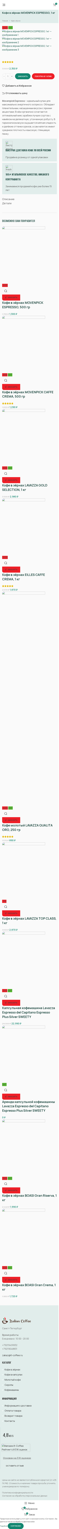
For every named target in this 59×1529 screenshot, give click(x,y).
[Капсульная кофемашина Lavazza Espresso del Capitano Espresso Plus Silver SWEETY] (29, 960)
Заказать (23, 76)
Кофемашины (12, 1389)
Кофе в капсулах (13, 1374)
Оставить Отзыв (15, 1465)
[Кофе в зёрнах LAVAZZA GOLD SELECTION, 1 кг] (29, 437)
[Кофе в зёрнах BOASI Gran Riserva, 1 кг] (29, 1148)
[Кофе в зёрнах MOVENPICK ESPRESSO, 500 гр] (29, 255)
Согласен (16, 1526)
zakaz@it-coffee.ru (12, 1355)
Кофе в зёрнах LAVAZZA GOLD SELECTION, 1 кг (24, 487)
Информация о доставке (18, 1405)
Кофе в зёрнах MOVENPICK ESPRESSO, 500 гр (22, 305)
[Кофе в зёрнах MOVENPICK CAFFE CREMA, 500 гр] (29, 344)
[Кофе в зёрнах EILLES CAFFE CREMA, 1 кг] (29, 527)
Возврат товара (13, 1415)
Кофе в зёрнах (15, 21)
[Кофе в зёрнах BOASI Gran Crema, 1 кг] (29, 1237)
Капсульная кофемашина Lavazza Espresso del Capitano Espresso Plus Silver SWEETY (28, 1012)
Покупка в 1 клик (43, 76)
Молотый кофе (13, 1379)
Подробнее (4, 1526)
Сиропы (9, 1384)
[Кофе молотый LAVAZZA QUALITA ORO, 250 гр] (29, 699)
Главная (5, 21)
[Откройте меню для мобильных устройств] (4, 5)
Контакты (10, 1421)
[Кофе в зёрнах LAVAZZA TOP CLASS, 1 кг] (29, 871)
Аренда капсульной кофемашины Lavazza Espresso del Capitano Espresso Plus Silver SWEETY (28, 1106)
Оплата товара (13, 1410)
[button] (11, 298)
